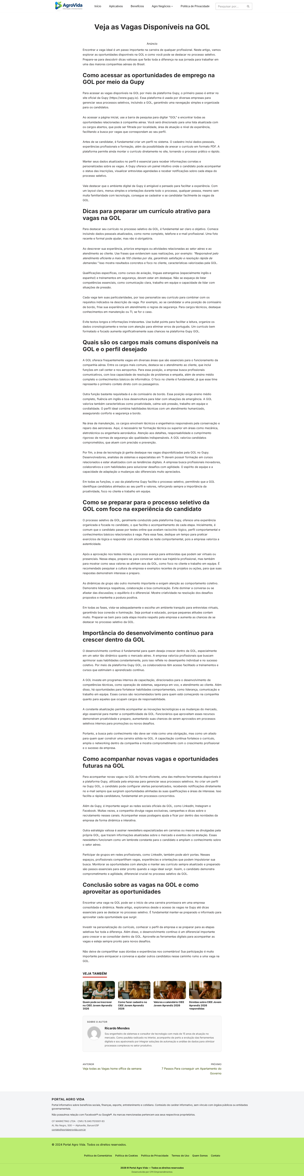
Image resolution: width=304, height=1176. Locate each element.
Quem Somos (200, 1155)
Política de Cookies (126, 1155)
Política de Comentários (98, 1155)
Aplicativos (116, 6)
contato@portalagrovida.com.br (69, 1129)
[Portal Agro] (69, 6)
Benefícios (137, 6)
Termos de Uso (180, 1155)
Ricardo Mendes (117, 1028)
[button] (172, 6)
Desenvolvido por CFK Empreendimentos (152, 1172)
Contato (215, 1155)
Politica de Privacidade (195, 6)
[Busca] (248, 6)
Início (97, 6)
